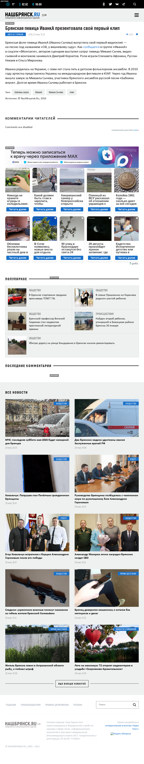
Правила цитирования (57, 704)
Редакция (11, 704)
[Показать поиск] (135, 4)
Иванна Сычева (56, 92)
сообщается (91, 47)
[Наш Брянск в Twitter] (110, 4)
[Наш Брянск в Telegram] (123, 4)
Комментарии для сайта (125, 130)
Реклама (77, 704)
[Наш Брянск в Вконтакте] (117, 4)
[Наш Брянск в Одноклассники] (103, 4)
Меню (137, 15)
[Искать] (134, 705)
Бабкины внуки (22, 92)
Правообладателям (31, 704)
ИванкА (38, 92)
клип (72, 92)
